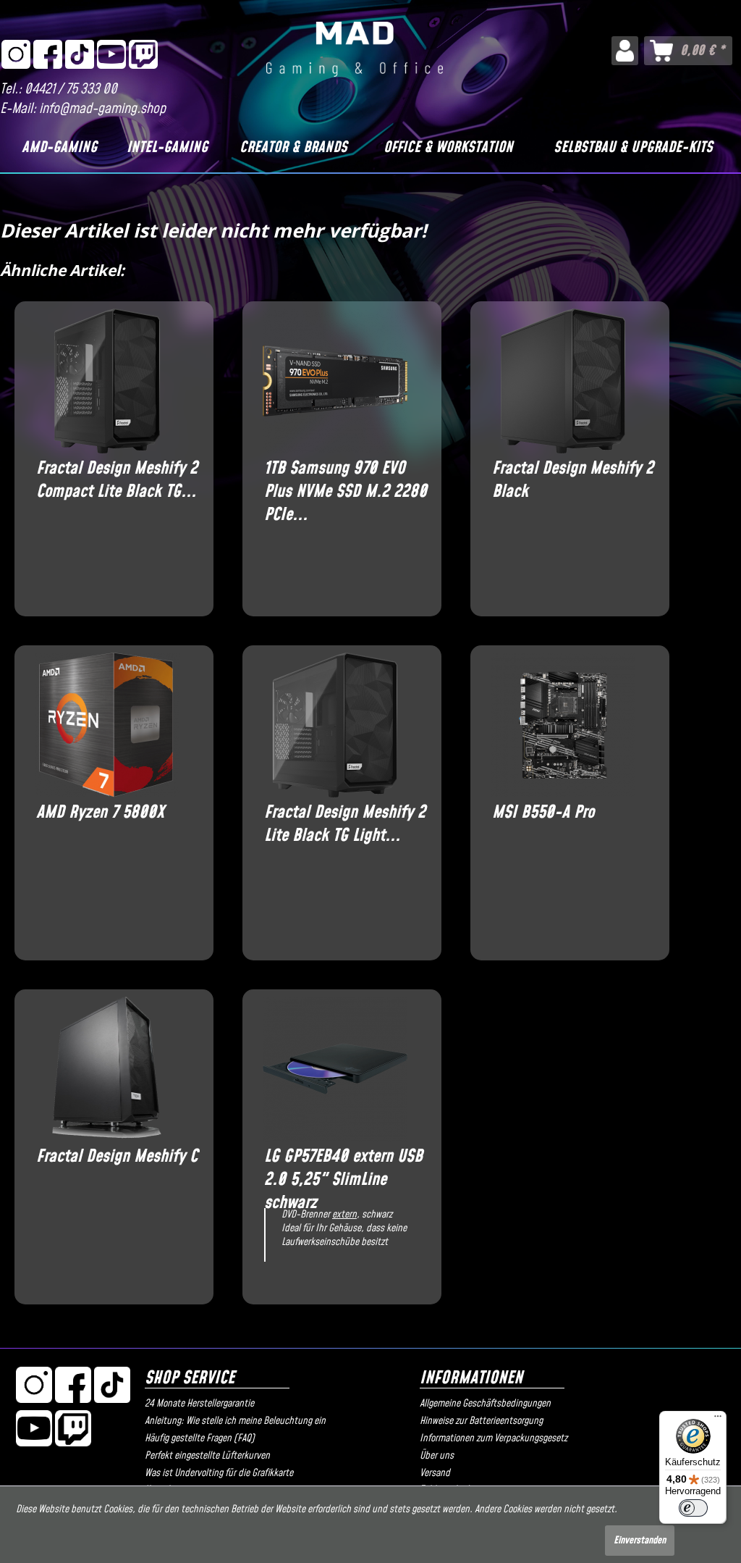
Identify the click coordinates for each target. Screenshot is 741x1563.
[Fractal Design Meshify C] (107, 1069)
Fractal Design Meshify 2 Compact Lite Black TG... (117, 480)
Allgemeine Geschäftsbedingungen (485, 1403)
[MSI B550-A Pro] (563, 725)
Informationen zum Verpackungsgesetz (493, 1438)
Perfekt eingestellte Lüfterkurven (207, 1456)
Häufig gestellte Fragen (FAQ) (200, 1438)
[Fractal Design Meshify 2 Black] (563, 381)
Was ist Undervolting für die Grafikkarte (219, 1473)
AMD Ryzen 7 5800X (100, 813)
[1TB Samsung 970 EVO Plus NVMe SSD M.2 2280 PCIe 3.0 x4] (335, 381)
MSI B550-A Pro (543, 813)
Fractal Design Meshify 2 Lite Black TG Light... (344, 824)
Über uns (437, 1456)
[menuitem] (624, 50)
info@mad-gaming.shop (102, 109)
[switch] (693, 1508)
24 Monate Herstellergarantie (199, 1403)
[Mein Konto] (624, 50)
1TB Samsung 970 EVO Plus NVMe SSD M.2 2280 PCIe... (345, 480)
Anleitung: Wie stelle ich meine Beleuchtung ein (235, 1421)
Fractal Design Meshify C (117, 1157)
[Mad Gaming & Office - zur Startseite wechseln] (354, 53)
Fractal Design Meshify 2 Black (572, 480)
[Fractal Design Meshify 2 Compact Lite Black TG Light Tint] (107, 381)
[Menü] (718, 1419)
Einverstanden (640, 1540)
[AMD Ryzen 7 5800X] (107, 725)
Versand (435, 1473)
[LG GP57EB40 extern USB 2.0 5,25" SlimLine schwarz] (335, 1069)
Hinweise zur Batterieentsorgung (481, 1421)
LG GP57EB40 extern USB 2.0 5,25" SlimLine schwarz (343, 1168)
